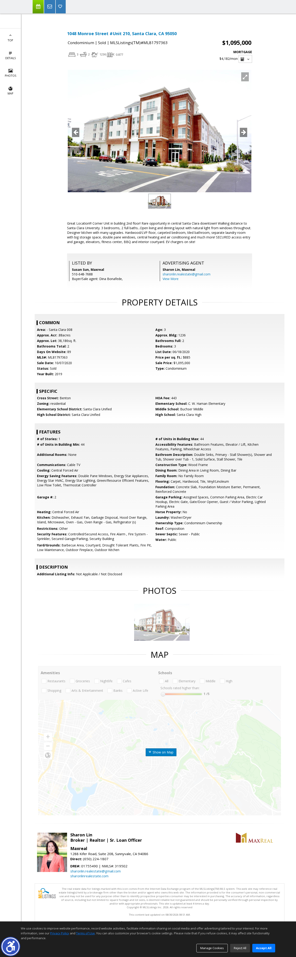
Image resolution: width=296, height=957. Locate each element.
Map (10, 93)
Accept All (263, 948)
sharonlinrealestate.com (89, 876)
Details (10, 58)
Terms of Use (85, 933)
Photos (10, 76)
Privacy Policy (59, 933)
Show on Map (162, 752)
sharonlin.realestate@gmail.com (186, 274)
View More (171, 279)
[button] (10, 946)
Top (10, 40)
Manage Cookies (212, 948)
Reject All (240, 948)
